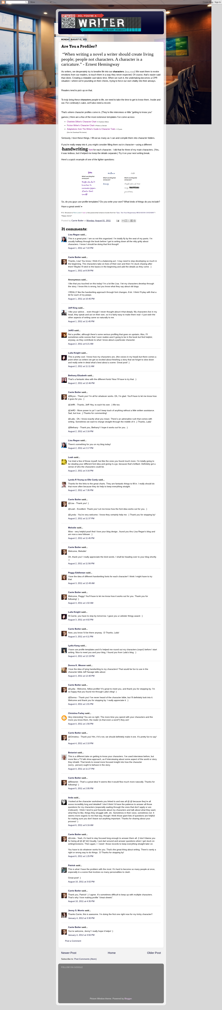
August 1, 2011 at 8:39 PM (80, 271)
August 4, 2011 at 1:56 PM (80, 724)
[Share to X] (128, 220)
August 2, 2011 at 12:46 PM (81, 383)
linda (70, 798)
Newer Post (68, 952)
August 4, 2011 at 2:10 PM (80, 743)
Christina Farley (76, 713)
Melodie (72, 528)
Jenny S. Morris (76, 910)
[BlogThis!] (125, 220)
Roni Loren (77, 212)
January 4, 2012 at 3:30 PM (81, 918)
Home (112, 952)
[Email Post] (117, 221)
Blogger (128, 998)
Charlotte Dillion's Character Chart (81, 122)
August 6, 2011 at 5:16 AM (80, 825)
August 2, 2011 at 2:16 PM (80, 431)
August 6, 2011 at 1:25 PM (80, 856)
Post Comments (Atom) (85, 959)
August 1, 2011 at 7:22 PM (80, 248)
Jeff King (72, 308)
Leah (70, 457)
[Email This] (123, 220)
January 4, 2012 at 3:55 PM (81, 935)
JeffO (71, 330)
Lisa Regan (74, 235)
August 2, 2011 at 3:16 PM (80, 471)
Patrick (71, 865)
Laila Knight (74, 353)
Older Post (154, 952)
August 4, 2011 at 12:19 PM (81, 656)
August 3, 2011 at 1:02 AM (80, 603)
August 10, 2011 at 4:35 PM (81, 901)
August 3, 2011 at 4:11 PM (80, 636)
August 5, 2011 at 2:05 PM (80, 788)
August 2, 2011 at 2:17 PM (80, 448)
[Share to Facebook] (131, 220)
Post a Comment (73, 941)
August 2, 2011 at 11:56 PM (81, 563)
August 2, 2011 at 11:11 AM (81, 366)
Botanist (72, 752)
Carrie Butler (74, 257)
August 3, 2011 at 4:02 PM (80, 620)
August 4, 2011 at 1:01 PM (80, 704)
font (91, 150)
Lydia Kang (74, 646)
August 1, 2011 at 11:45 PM (81, 321)
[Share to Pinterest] (134, 220)
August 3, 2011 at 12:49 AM (81, 583)
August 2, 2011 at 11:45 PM (81, 538)
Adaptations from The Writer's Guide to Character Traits (91, 129)
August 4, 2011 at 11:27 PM (81, 769)
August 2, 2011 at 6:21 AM (80, 344)
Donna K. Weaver (77, 665)
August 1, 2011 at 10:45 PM (81, 299)
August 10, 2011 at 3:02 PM (81, 882)
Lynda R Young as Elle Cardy (83, 480)
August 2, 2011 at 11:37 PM (81, 518)
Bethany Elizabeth (77, 375)
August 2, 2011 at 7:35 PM (80, 490)
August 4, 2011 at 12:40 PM (81, 676)
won (84, 212)
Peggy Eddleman (76, 573)
